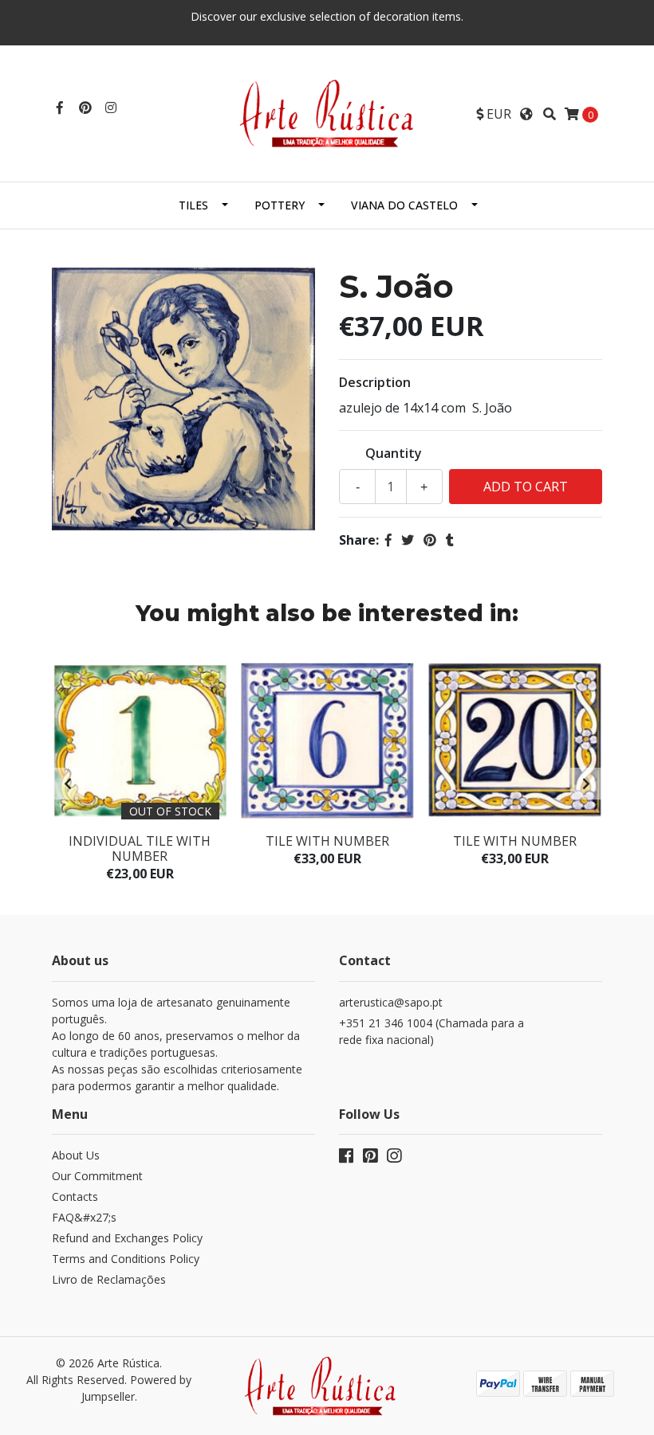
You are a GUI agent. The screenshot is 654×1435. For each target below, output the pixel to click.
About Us (76, 1155)
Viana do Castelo (404, 205)
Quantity (393, 453)
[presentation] (68, 784)
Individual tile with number (140, 848)
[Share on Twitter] (407, 540)
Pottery (279, 205)
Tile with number (327, 841)
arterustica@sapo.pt (391, 1002)
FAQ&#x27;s (84, 1217)
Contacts (75, 1196)
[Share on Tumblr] (450, 540)
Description (375, 382)
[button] (493, 113)
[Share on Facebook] (388, 540)
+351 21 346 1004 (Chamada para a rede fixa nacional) (431, 1031)
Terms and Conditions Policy (125, 1258)
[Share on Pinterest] (430, 540)
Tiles (193, 205)
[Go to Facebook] (60, 107)
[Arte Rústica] (327, 112)
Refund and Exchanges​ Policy (127, 1237)
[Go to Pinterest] (85, 107)
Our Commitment (97, 1175)
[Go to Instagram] (111, 107)
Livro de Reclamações (109, 1279)
